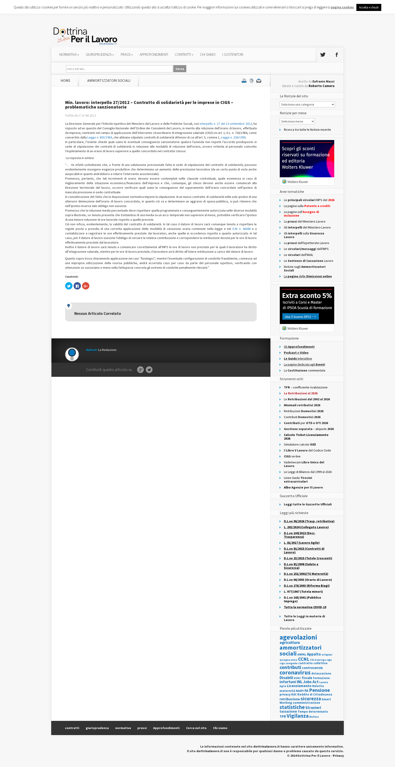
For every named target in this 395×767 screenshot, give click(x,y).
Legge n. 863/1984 (99, 137)
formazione (321, 678)
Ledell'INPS (306, 249)
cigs (282, 663)
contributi (290, 667)
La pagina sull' (301, 214)
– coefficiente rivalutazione (306, 387)
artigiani (327, 654)
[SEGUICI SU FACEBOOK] (337, 55)
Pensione (319, 690)
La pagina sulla (307, 206)
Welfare (314, 716)
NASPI (300, 691)
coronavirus (295, 672)
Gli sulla (304, 235)
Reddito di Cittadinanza (314, 694)
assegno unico (288, 659)
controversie (312, 668)
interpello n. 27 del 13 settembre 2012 (226, 124)
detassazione (321, 673)
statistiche (292, 707)
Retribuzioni (303, 411)
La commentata (304, 370)
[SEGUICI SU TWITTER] (323, 55)
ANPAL (301, 654)
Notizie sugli (305, 268)
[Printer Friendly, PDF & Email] (251, 80)
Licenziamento (299, 685)
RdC (294, 694)
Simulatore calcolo (300, 444)
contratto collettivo (313, 663)
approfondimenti (154, 54)
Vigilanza (298, 715)
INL (299, 681)
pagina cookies (342, 7)
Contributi (302, 417)
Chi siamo (208, 54)
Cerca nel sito (196, 728)
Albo (303, 487)
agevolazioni (298, 637)
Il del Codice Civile (307, 450)
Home (65, 80)
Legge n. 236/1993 (233, 137)
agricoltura (290, 642)
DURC (297, 678)
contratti (184, 54)
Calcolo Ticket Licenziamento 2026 (306, 437)
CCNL (303, 659)
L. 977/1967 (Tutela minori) (303, 591)
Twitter (149, 370)
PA (306, 690)
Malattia (318, 686)
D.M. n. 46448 (241, 229)
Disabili (286, 677)
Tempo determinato (313, 712)
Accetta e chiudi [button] (369, 7)
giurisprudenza (100, 54)
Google (140, 370)
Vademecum (304, 464)
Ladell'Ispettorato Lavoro (306, 243)
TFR (283, 716)
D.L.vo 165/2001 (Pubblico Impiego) (302, 599)
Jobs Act (311, 681)
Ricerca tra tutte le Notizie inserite (307, 129)
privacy (285, 694)
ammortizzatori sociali (109, 80)
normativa (69, 54)
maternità (287, 691)
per (306, 423)
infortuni (288, 681)
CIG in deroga (318, 659)
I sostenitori (232, 54)
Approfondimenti (166, 728)
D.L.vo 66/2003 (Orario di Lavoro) (308, 580)
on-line (292, 456)
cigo (329, 659)
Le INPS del (309, 200)
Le (307, 399)
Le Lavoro (308, 261)
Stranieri (313, 707)
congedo (292, 663)
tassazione (288, 711)
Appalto (314, 654)
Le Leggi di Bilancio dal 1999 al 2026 (308, 472)
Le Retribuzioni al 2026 (301, 393)
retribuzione (290, 699)
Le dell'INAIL (298, 255)
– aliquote (309, 429)
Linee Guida (298, 479)
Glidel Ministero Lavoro (307, 227)
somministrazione (306, 703)
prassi (127, 54)
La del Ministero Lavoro (305, 221)
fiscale (307, 678)
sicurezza (311, 698)
